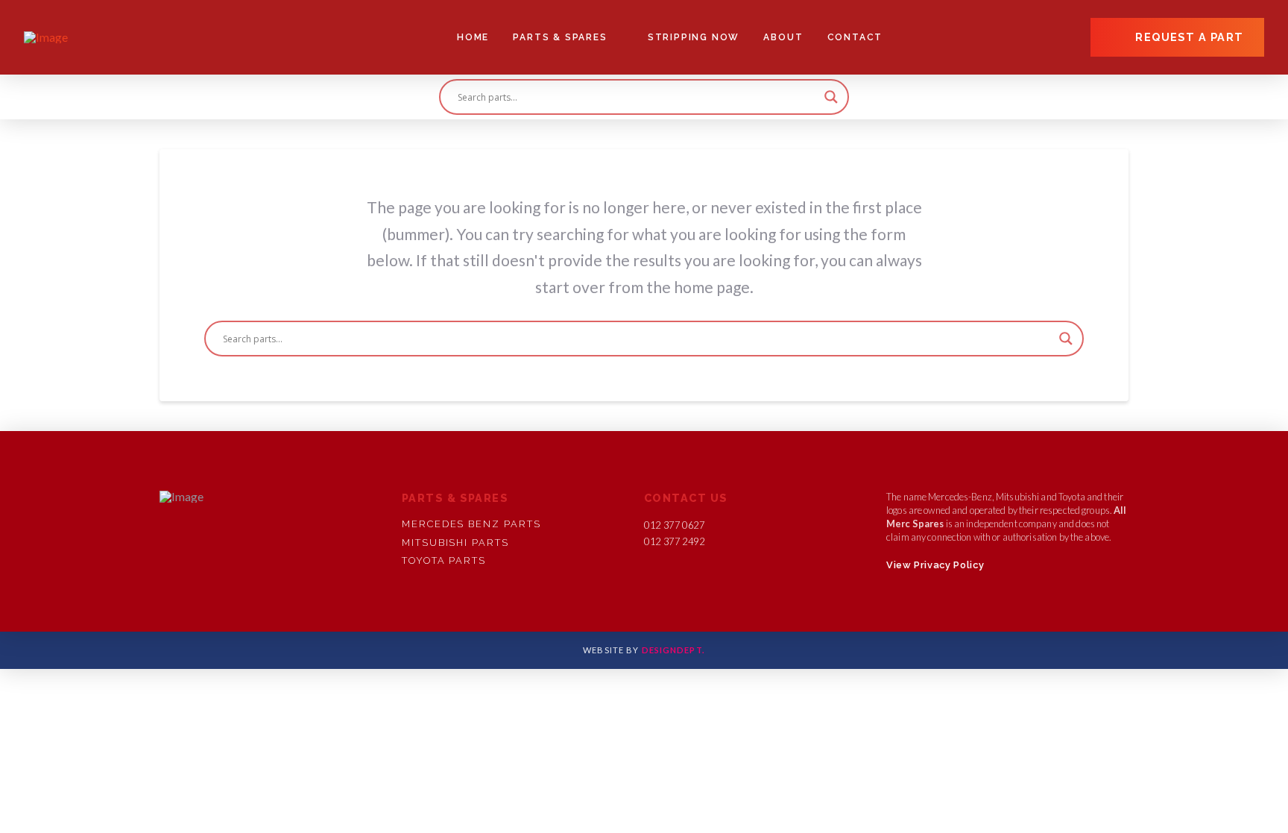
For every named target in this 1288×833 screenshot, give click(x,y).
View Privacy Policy (935, 564)
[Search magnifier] (831, 97)
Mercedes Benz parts (471, 523)
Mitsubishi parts (455, 542)
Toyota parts (444, 560)
